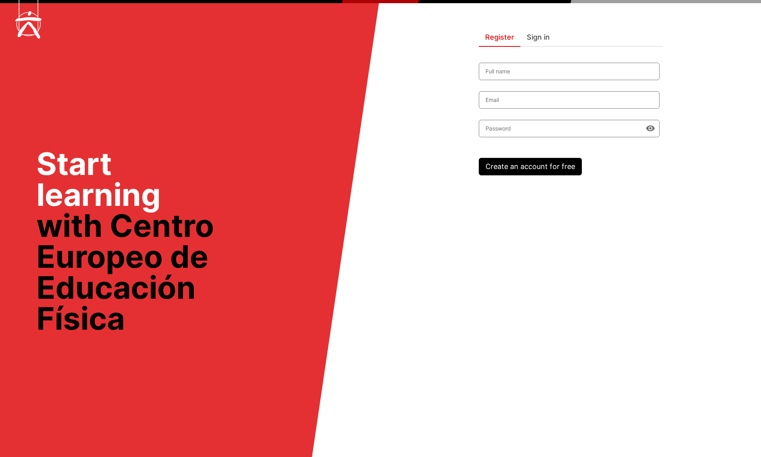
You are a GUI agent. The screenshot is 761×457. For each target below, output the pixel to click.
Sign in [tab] (538, 37)
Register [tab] (499, 37)
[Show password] (650, 128)
